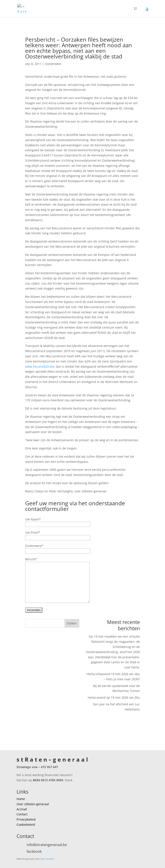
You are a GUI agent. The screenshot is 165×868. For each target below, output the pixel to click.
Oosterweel (53, 64)
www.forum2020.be (39, 366)
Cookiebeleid (26, 824)
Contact (22, 814)
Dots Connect (47, 858)
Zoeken (72, 623)
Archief (22, 809)
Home (21, 799)
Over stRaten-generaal (33, 804)
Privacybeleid (26, 819)
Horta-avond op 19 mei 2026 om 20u (114, 697)
